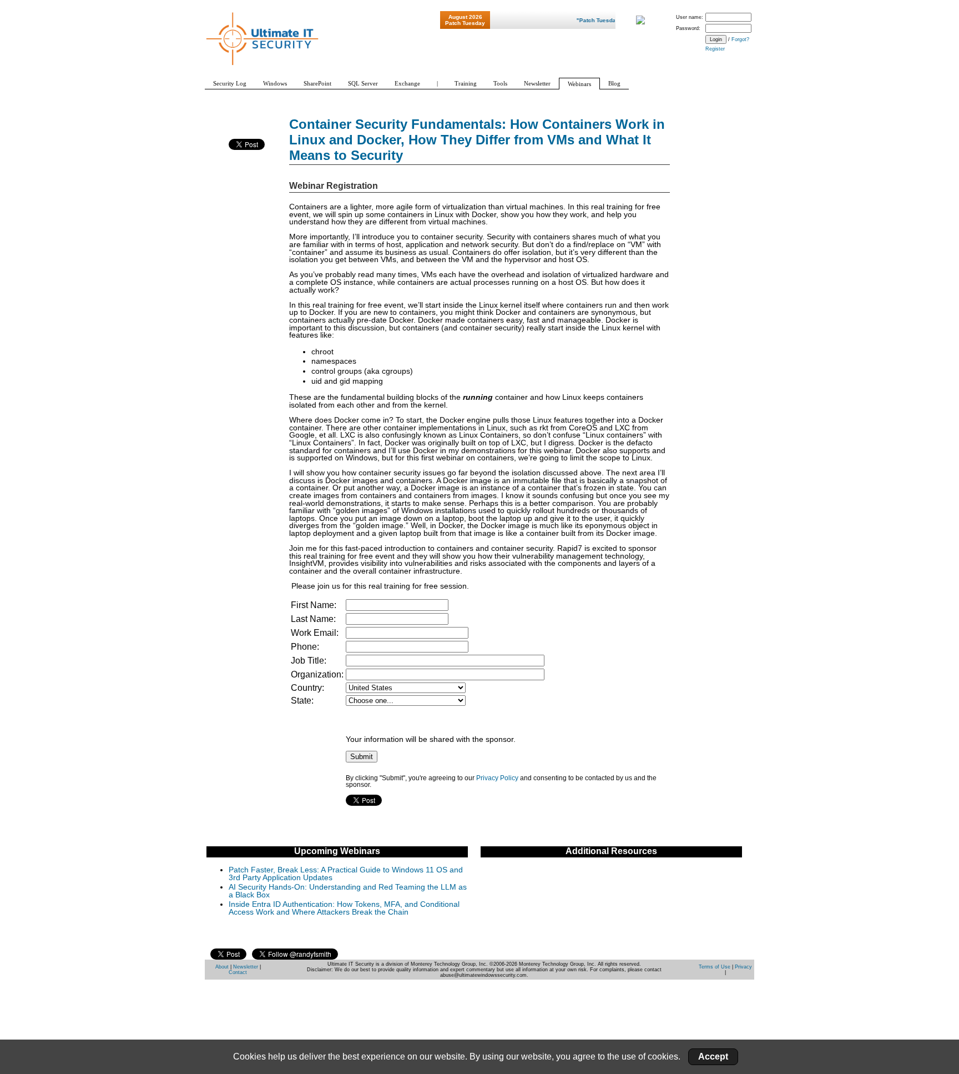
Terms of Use (714, 967)
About (222, 967)
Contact (238, 972)
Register (715, 49)
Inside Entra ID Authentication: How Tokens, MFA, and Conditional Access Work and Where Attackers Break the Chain (344, 908)
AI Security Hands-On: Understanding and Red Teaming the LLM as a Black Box (348, 891)
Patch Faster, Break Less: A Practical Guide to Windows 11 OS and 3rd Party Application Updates (346, 874)
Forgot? (740, 39)
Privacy (743, 967)
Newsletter (245, 967)
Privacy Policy (497, 778)
